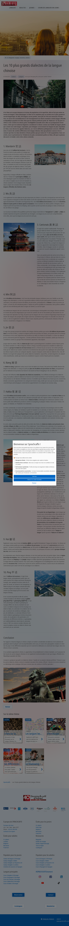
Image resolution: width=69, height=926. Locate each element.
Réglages (34, 483)
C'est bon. (34, 476)
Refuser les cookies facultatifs (34, 479)
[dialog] (34, 463)
